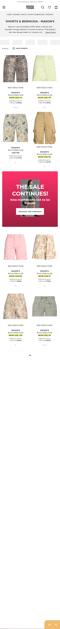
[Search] (42, 7)
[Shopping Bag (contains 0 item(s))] (56, 7)
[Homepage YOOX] (30, 7)
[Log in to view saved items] (49, 7)
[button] (30, 355)
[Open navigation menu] (4, 7)
